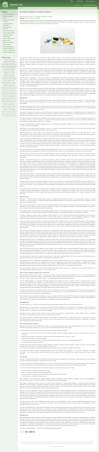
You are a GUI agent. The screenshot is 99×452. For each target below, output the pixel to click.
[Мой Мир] (31, 432)
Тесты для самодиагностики (9, 50)
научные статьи (6, 71)
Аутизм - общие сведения (8, 14)
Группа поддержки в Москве (89, 5)
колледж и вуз (12, 103)
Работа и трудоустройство (9, 32)
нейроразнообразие (6, 82)
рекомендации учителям (10, 99)
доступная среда (12, 79)
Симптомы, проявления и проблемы (8, 20)
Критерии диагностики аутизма (8, 17)
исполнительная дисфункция (9, 96)
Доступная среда (7, 44)
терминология (11, 85)
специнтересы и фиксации (11, 114)
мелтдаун (3, 114)
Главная (21, 8)
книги (15, 95)
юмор (9, 107)
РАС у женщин (5, 67)
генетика (6, 107)
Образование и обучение (8, 30)
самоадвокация (12, 67)
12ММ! (9, 87)
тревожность (9, 106)
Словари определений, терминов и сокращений (8, 47)
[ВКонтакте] (26, 432)
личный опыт (7, 59)
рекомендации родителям (10, 66)
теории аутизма (6, 90)
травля (14, 112)
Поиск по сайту (79, 1)
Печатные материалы (91, 1)
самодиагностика (11, 80)
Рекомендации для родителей (7, 28)
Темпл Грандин (12, 88)
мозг (13, 98)
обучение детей (9, 95)
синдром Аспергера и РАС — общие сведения (9, 72)
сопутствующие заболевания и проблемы (43, 16)
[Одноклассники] (29, 432)
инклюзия (14, 82)
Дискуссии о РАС (6, 40)
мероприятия (5, 87)
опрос (10, 109)
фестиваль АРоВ (9, 112)
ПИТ (14, 104)
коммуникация (6, 77)
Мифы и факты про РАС (8, 42)
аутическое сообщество (9, 69)
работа (5, 80)
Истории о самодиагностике (9, 52)
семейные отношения (7, 98)
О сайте (72, 1)
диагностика (12, 75)
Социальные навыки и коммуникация (8, 24)
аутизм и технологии (7, 104)
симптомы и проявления (27, 16)
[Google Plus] (34, 432)
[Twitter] (27, 432)
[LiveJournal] (32, 432)
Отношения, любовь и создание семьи (8, 35)
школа (7, 91)
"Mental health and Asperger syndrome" (52, 428)
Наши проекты (77, 5)
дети (3, 66)
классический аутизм (6, 101)
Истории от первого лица (8, 38)
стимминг (14, 106)
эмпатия (3, 106)
